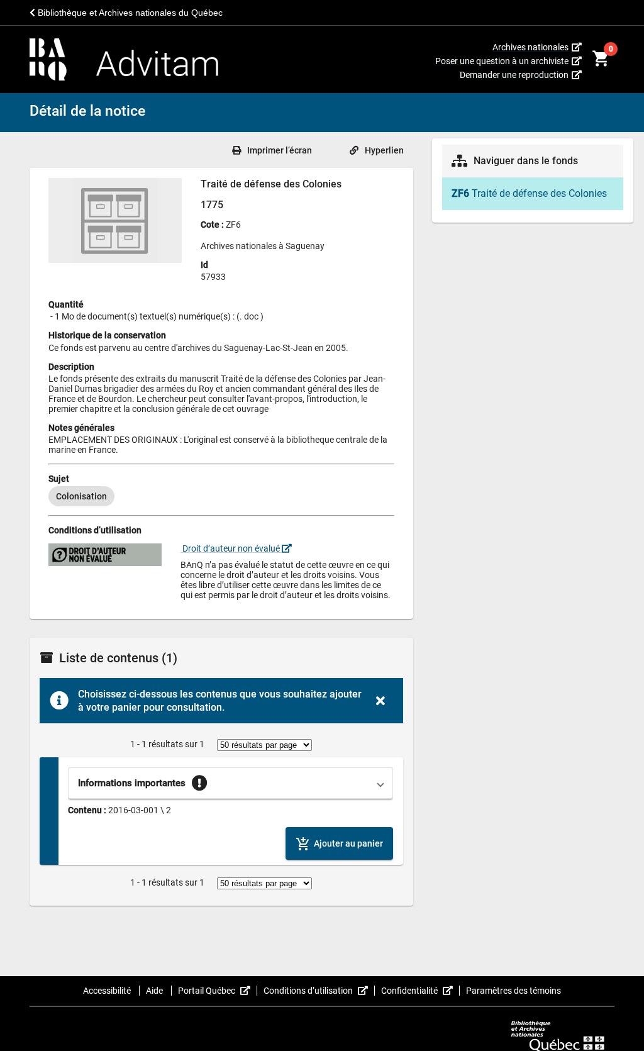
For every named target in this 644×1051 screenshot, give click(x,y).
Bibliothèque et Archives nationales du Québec (129, 13)
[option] (81, 496)
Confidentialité (420, 991)
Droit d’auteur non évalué (231, 548)
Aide (155, 991)
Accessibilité (108, 991)
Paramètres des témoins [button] (513, 991)
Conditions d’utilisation (319, 991)
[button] (230, 783)
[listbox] (221, 496)
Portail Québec (217, 991)
